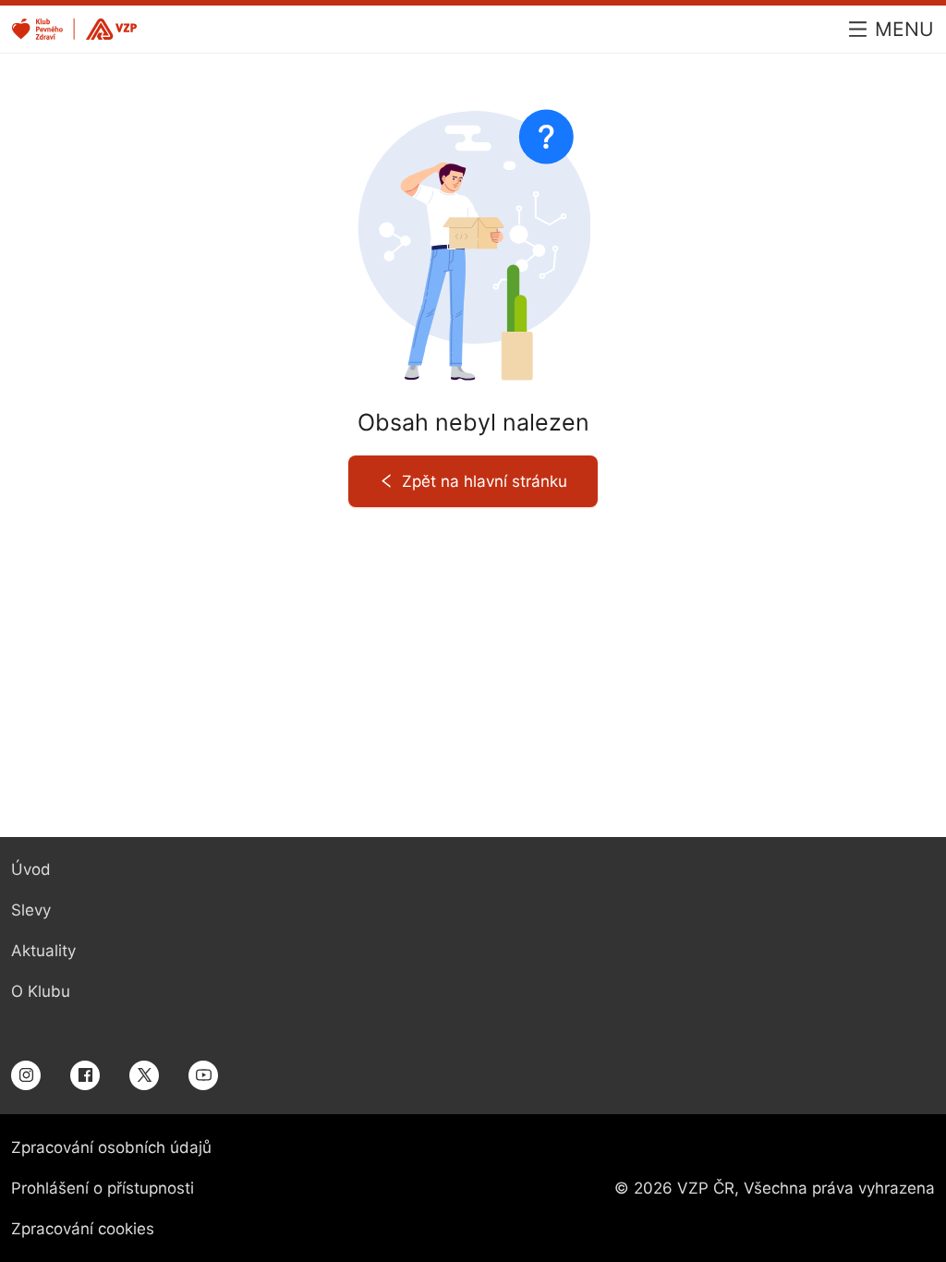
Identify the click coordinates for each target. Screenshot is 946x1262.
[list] (57, 931)
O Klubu (40, 991)
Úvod (31, 869)
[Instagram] (26, 1074)
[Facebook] (85, 1074)
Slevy (31, 910)
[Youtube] (203, 1074)
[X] (144, 1074)
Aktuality (43, 950)
